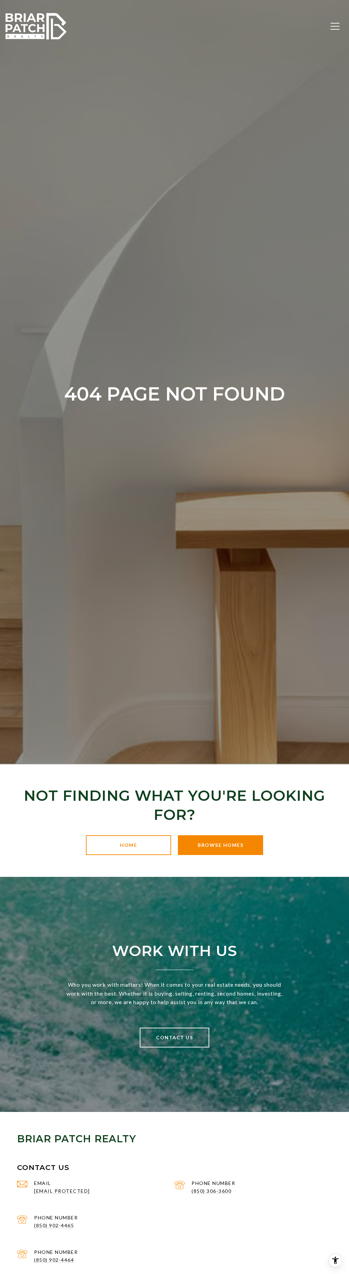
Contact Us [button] (174, 1037)
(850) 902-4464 (54, 1260)
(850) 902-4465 (54, 1225)
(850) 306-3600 (211, 1191)
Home (128, 845)
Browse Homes (220, 845)
